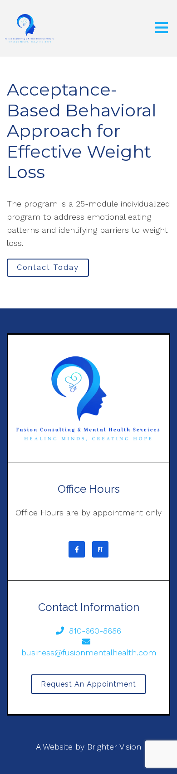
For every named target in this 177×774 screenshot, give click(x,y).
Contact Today (48, 267)
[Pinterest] (100, 549)
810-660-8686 (95, 630)
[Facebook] (77, 549)
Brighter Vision (114, 746)
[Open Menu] (161, 28)
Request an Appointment (88, 684)
